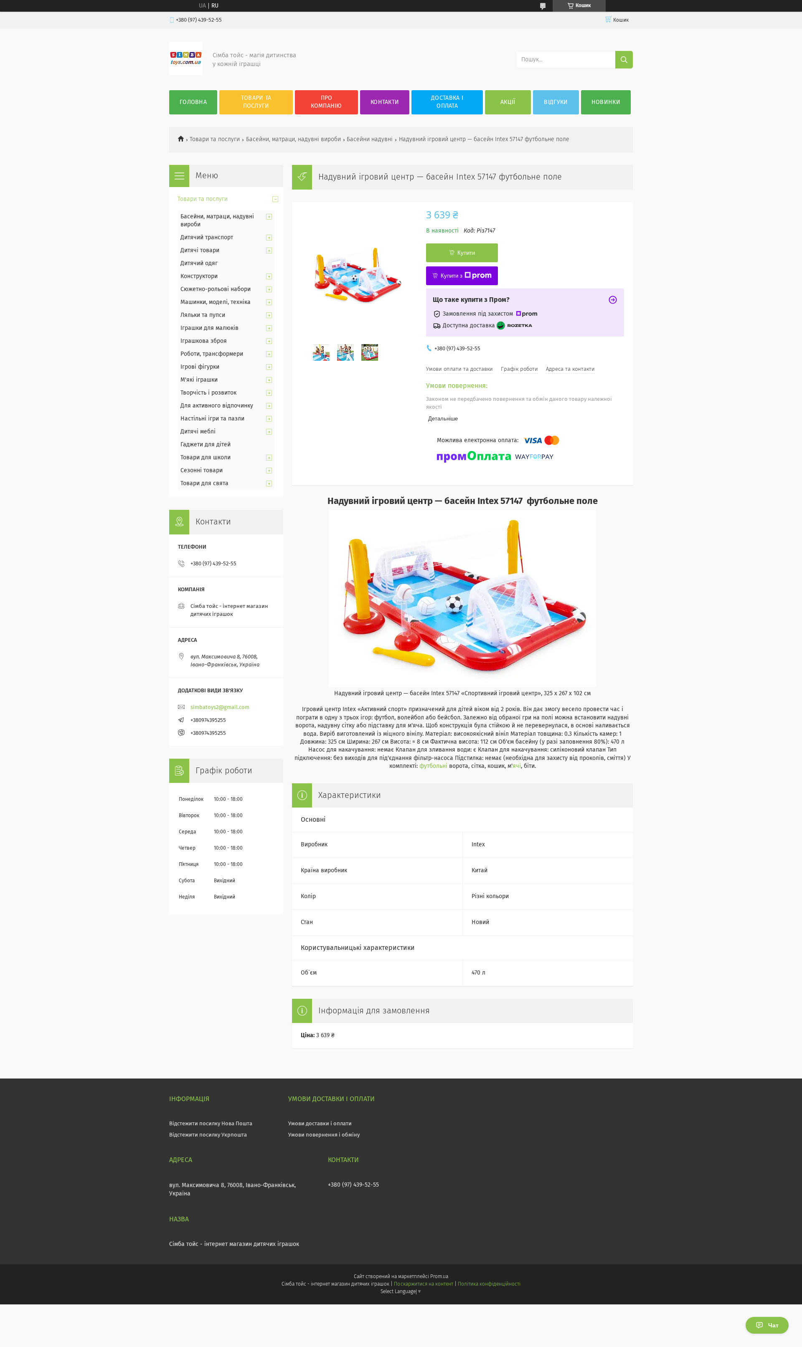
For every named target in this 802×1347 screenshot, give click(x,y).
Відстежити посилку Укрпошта (208, 1135)
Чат (773, 1325)
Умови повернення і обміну (324, 1135)
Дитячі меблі (198, 432)
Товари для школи (205, 458)
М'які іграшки (199, 380)
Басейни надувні (370, 139)
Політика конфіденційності (489, 1284)
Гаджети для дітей (205, 445)
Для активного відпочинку (216, 406)
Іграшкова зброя (203, 341)
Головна (193, 102)
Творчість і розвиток (208, 393)
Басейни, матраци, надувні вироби (293, 139)
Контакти (385, 102)
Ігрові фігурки (199, 367)
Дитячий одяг (199, 263)
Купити (466, 253)
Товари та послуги (256, 102)
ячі (517, 766)
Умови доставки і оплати (320, 1124)
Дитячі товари (199, 250)
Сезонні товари (201, 470)
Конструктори (199, 276)
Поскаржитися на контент (423, 1284)
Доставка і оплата (447, 102)
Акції (507, 102)
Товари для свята (204, 483)
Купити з (451, 276)
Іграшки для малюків (209, 328)
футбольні (433, 766)
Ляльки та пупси (202, 315)
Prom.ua (439, 1276)
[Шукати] (624, 59)
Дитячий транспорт (206, 238)
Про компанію (326, 102)
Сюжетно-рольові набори (215, 289)
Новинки (605, 102)
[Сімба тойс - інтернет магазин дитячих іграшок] (186, 73)
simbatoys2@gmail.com (219, 707)
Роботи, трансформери (211, 354)
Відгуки (556, 102)
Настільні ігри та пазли (212, 419)
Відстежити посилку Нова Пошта (210, 1124)
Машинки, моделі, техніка (215, 302)
